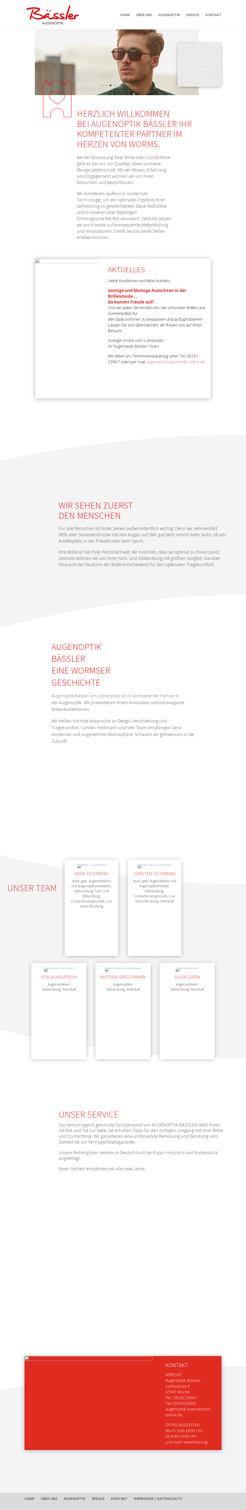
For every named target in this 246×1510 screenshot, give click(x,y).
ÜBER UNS (144, 15)
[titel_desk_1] (117, 94)
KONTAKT (213, 15)
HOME (125, 15)
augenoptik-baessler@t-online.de (176, 361)
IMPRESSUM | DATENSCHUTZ (158, 1498)
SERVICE (192, 15)
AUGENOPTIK (169, 15)
